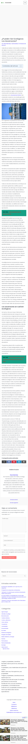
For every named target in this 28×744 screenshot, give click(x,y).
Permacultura (4, 641)
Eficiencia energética (6, 632)
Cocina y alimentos (5, 620)
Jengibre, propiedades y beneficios (10, 661)
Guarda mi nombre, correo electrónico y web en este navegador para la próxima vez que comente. (13, 552)
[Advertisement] (14, 20)
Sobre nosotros (14, 710)
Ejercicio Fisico (6, 648)
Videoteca (14, 708)
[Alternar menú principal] (25, 2)
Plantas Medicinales (6, 643)
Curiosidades (4, 626)
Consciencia (4, 624)
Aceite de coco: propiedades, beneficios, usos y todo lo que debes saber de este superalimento (13, 689)
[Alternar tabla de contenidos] (20, 66)
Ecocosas (8, 2)
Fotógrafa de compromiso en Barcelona (10, 590)
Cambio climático (5, 618)
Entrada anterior (14, 499)
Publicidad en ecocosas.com (14, 712)
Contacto (14, 704)
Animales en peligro (6, 614)
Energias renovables (6, 634)
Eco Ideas (3, 630)
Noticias (3, 638)
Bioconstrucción (5, 616)
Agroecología (4, 611)
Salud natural (4, 647)
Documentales (4, 628)
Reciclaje (3, 645)
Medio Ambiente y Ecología (7, 636)
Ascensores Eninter (16, 95)
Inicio (14, 702)
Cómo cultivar (4, 622)
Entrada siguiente (14, 502)
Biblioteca (14, 706)
